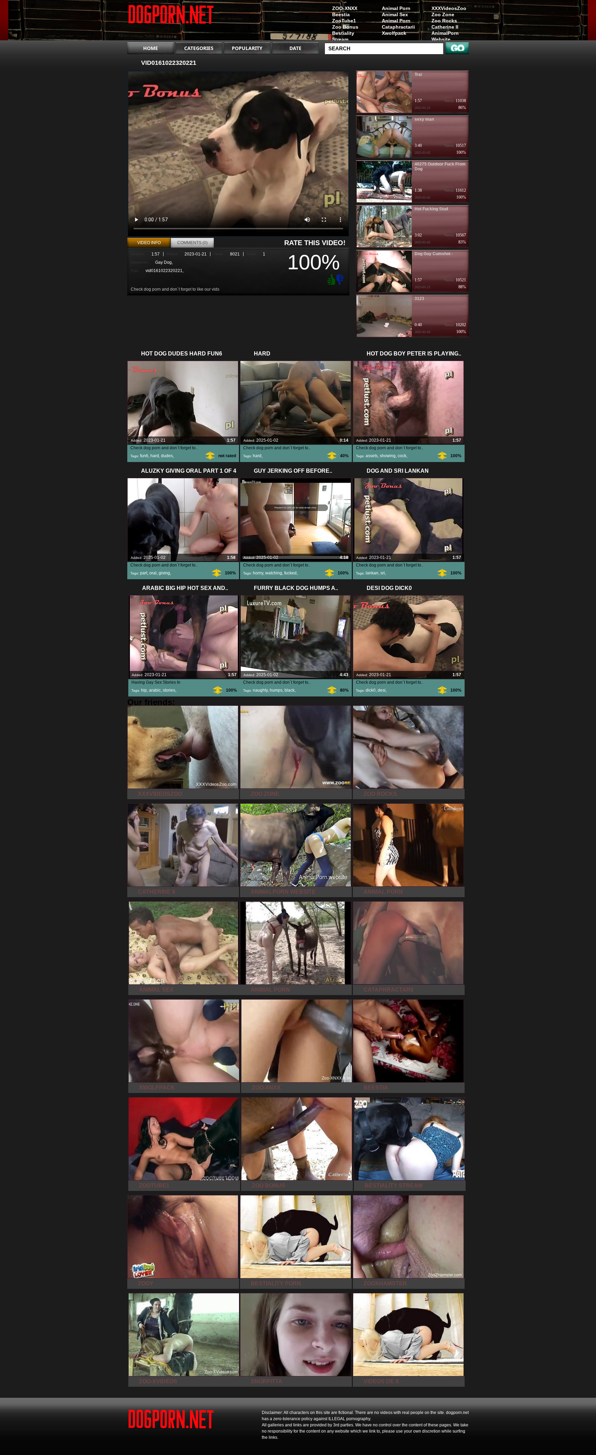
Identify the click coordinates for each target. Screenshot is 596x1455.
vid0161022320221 (164, 270)
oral (153, 573)
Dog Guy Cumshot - (434, 253)
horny (258, 573)
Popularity (247, 48)
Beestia (341, 14)
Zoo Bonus (345, 27)
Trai (418, 74)
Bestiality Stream (343, 36)
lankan (372, 573)
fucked (290, 573)
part (143, 573)
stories (169, 690)
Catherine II (444, 27)
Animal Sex (395, 14)
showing (388, 455)
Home (150, 48)
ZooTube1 (344, 20)
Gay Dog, (164, 262)
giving (164, 573)
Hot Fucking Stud (431, 209)
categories (198, 48)
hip (144, 690)
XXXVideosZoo (448, 8)
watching (273, 573)
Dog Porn (171, 21)
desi (382, 690)
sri (382, 573)
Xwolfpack (394, 33)
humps (276, 690)
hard (154, 455)
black (290, 690)
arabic (155, 690)
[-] (341, 279)
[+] (330, 279)
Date (295, 48)
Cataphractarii (398, 27)
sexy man (424, 119)
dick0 (371, 690)
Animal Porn (396, 8)
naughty (260, 690)
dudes (167, 455)
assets (372, 455)
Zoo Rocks (444, 20)
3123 (419, 298)
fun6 (144, 455)
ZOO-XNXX (344, 8)
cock (402, 455)
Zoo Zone (442, 14)
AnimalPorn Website (445, 36)
